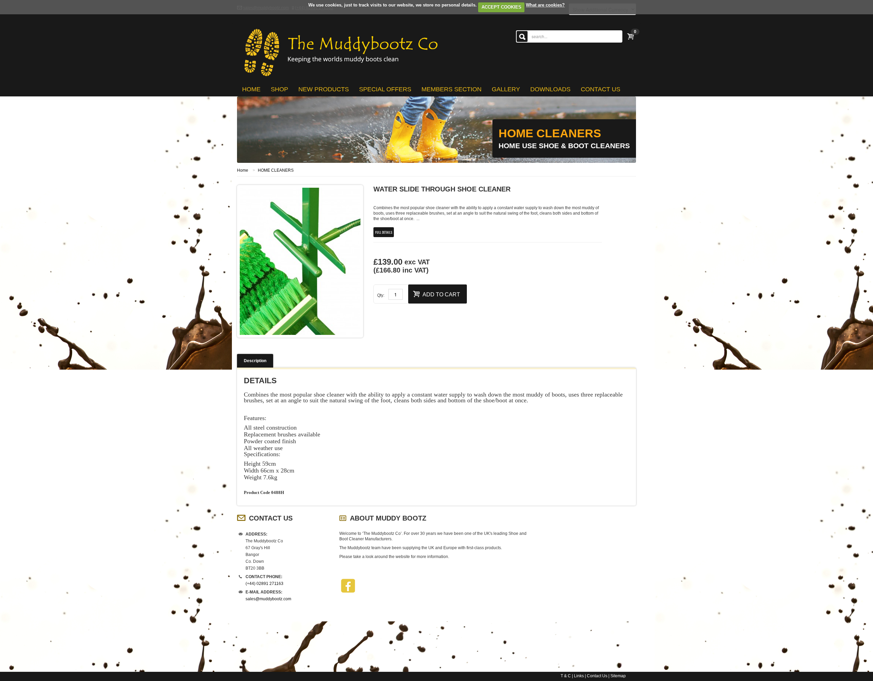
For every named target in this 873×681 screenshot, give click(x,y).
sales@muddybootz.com (268, 599)
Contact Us (597, 676)
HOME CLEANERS (276, 170)
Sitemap (618, 676)
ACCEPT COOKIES (501, 7)
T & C (566, 676)
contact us (600, 89)
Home (242, 170)
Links (579, 676)
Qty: (380, 295)
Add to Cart (441, 294)
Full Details (383, 232)
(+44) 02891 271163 (264, 583)
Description (255, 360)
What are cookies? (545, 4)
